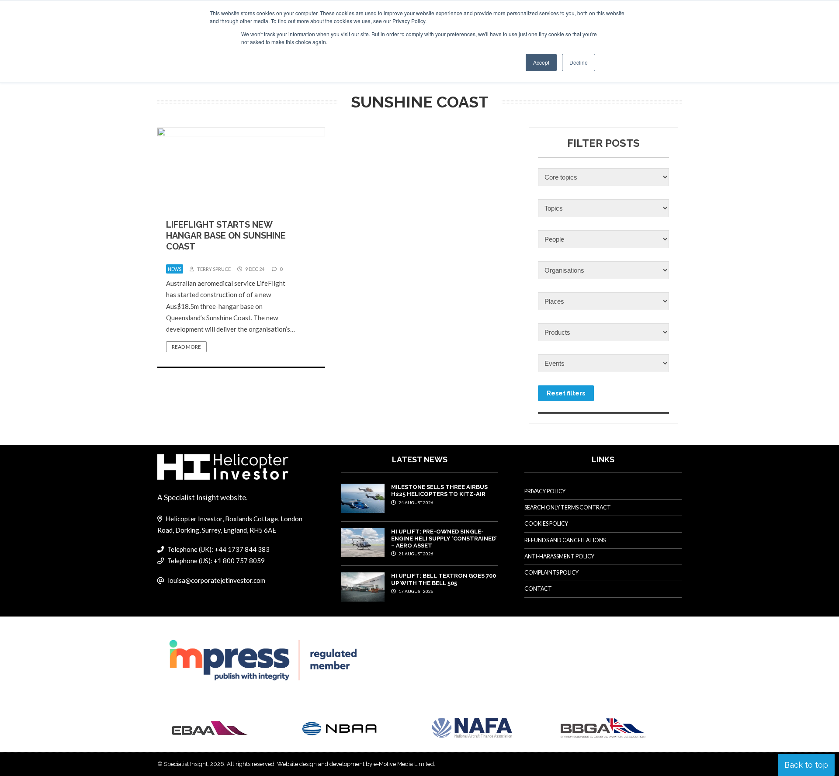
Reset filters (566, 393)
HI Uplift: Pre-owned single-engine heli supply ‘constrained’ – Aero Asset (443, 538)
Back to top (806, 764)
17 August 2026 (415, 591)
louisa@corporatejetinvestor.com (216, 580)
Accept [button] (541, 62)
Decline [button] (578, 62)
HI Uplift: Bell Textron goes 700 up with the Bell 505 (443, 579)
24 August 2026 (415, 502)
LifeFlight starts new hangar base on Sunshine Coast (226, 235)
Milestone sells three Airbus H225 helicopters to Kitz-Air (439, 490)
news (174, 269)
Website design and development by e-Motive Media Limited (355, 764)
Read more (186, 346)
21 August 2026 (415, 553)
